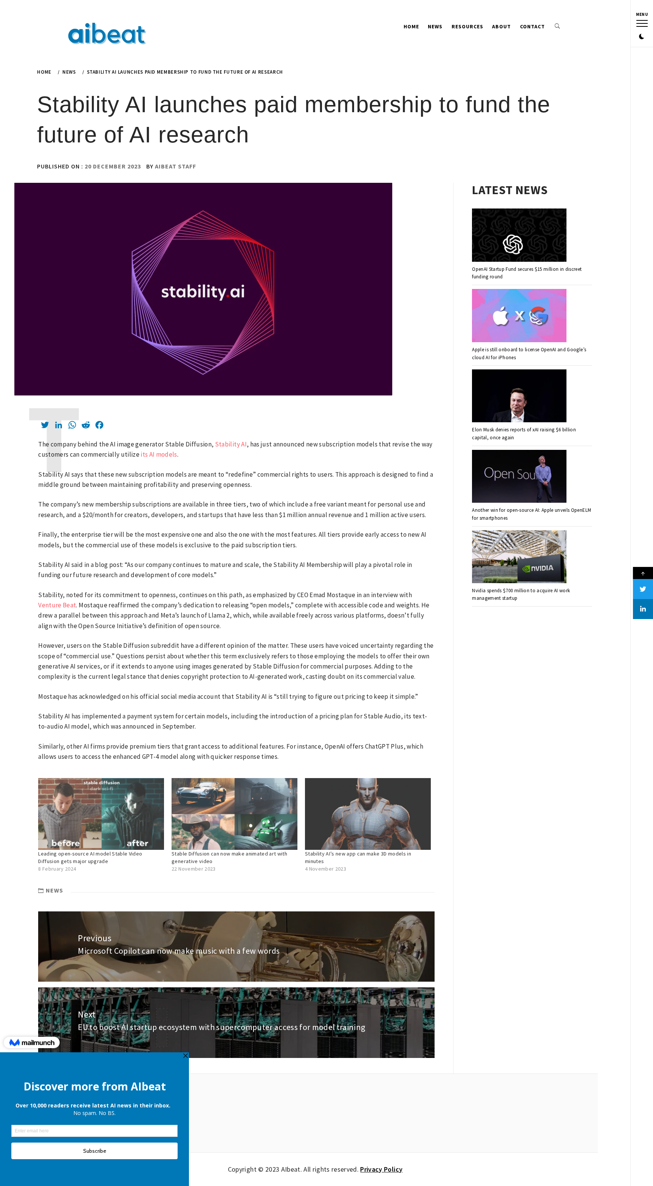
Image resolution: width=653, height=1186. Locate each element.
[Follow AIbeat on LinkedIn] (643, 609)
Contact (532, 26)
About (501, 26)
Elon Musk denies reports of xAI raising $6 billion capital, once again (524, 433)
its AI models (158, 454)
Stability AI (231, 444)
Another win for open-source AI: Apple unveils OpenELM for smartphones (531, 514)
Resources (467, 26)
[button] (641, 37)
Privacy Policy (381, 1169)
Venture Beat (57, 605)
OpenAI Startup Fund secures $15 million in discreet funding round (527, 273)
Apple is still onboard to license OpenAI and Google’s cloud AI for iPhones (529, 353)
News (435, 26)
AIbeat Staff (175, 166)
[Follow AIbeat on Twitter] (643, 589)
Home (411, 26)
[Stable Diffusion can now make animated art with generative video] (234, 814)
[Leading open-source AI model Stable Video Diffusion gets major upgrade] (101, 814)
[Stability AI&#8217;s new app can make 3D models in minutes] (368, 814)
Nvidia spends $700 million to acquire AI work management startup (521, 594)
